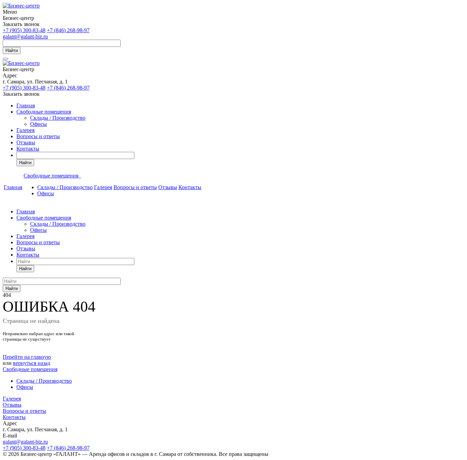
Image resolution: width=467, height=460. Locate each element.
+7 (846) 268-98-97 (68, 30)
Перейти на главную (27, 357)
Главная (25, 105)
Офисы (38, 124)
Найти (11, 50)
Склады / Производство (57, 118)
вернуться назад (31, 363)
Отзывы (25, 142)
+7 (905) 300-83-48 (24, 30)
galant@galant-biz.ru (25, 36)
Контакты (27, 149)
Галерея (25, 130)
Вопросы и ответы (38, 136)
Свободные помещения (43, 112)
